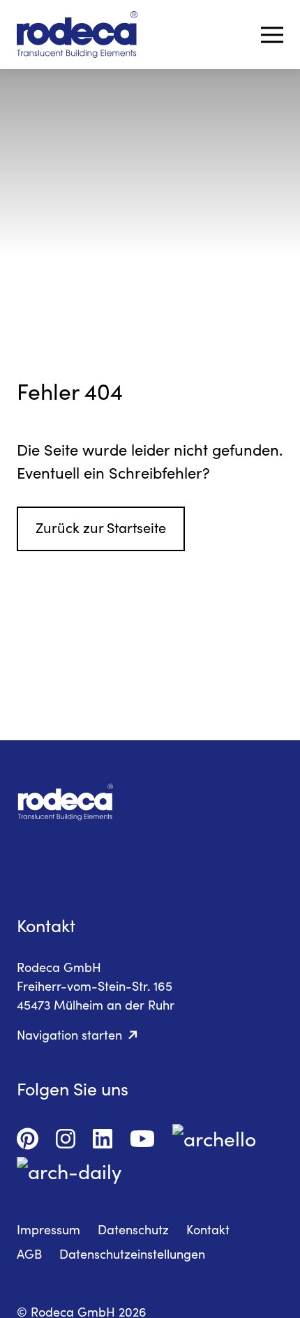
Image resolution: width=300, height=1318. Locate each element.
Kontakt (208, 1229)
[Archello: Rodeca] (214, 1135)
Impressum (48, 1229)
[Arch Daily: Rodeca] (69, 1168)
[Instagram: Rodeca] (65, 1135)
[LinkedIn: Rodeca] (102, 1135)
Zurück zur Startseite (101, 527)
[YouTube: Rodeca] (142, 1135)
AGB (29, 1253)
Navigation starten (69, 1034)
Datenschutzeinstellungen (132, 1253)
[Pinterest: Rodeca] (27, 1135)
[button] (272, 35)
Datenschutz (133, 1229)
